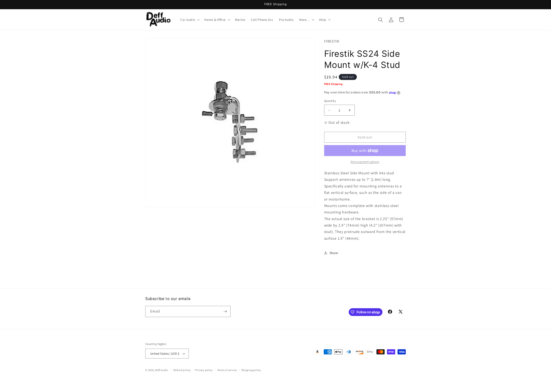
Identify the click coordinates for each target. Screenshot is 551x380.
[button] (189, 20)
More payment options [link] (365, 162)
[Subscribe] (225, 311)
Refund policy (182, 370)
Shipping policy (251, 370)
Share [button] (334, 253)
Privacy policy (204, 370)
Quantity (330, 101)
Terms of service (227, 370)
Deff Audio (161, 370)
